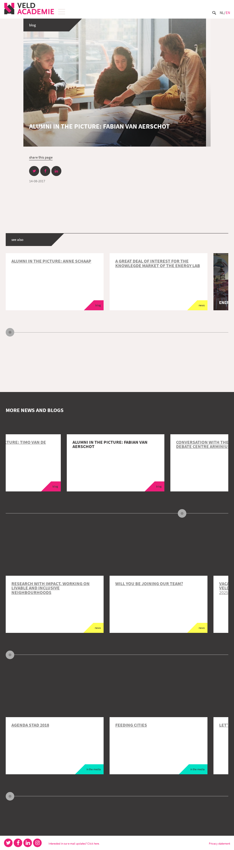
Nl (222, 12)
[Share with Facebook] (45, 171)
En (228, 12)
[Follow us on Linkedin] (27, 843)
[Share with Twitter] (34, 171)
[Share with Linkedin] (56, 171)
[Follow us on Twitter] (8, 843)
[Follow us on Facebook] (18, 843)
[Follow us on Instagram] (37, 843)
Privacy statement (219, 843)
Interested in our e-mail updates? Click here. (74, 843)
